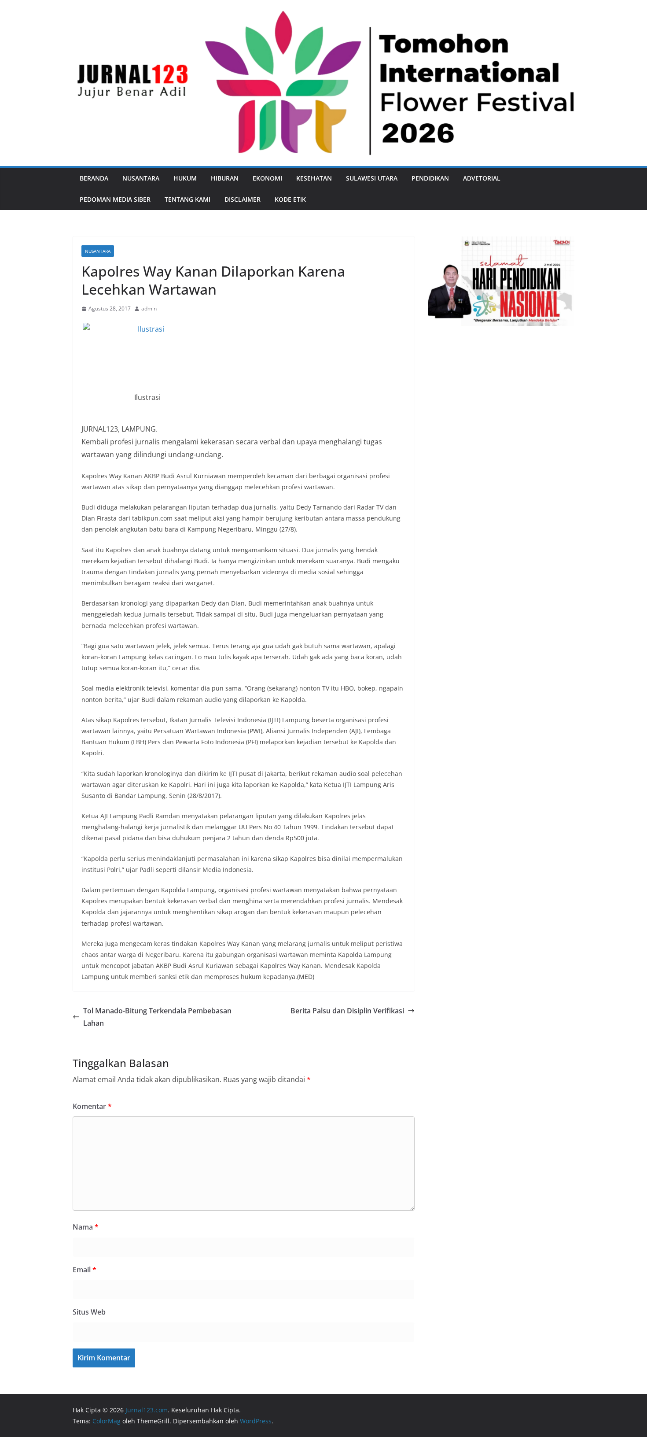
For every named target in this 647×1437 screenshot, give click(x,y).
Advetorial (481, 178)
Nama (86, 1227)
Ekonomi (267, 178)
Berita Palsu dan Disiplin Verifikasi (347, 1011)
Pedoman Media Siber (115, 199)
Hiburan (225, 178)
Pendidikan (430, 178)
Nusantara (140, 178)
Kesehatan (314, 178)
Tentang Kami (187, 199)
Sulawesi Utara (371, 178)
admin (149, 308)
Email (84, 1269)
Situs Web (89, 1312)
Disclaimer (242, 199)
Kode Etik (290, 199)
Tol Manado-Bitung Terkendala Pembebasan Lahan (157, 1017)
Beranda (94, 178)
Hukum (185, 178)
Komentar (92, 1106)
